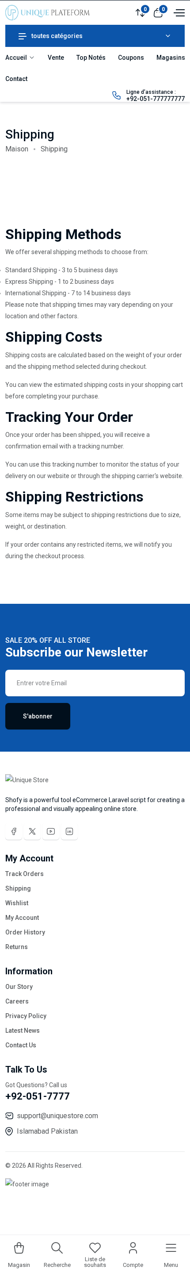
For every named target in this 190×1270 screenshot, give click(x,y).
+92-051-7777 (37, 1096)
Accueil (16, 57)
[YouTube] (50, 831)
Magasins (170, 57)
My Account (22, 917)
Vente (56, 57)
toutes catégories (57, 35)
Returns (16, 946)
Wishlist (16, 903)
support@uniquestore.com (57, 1116)
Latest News (22, 1030)
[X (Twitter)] (32, 831)
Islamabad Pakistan (47, 1131)
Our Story (19, 986)
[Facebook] (13, 831)
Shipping (18, 888)
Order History (25, 932)
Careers (17, 1001)
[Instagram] (69, 831)
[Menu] (178, 12)
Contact (16, 78)
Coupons (131, 57)
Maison (16, 149)
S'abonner (38, 716)
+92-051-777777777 (155, 98)
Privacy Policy (25, 1015)
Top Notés (91, 57)
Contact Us (20, 1045)
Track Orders (24, 873)
